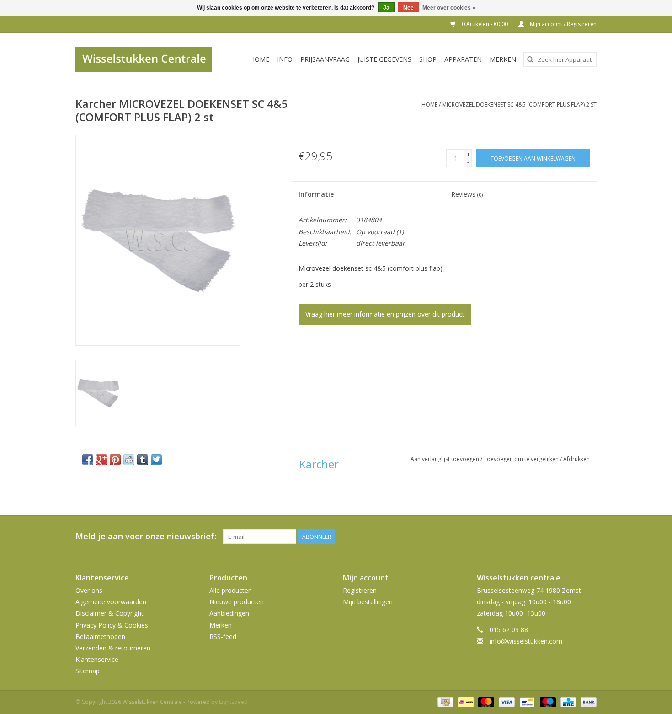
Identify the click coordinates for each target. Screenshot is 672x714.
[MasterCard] (485, 702)
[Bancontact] (526, 702)
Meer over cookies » (448, 8)
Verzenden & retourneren (112, 648)
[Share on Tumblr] (142, 459)
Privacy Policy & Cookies (111, 625)
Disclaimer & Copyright (109, 613)
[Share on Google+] (101, 459)
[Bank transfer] (587, 702)
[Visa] (506, 702)
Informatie (316, 194)
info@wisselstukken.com (526, 641)
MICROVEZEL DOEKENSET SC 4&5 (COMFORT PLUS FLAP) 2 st (519, 104)
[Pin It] (115, 459)
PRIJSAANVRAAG (325, 59)
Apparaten (463, 59)
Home (259, 59)
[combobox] (560, 59)
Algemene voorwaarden (110, 601)
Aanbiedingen (229, 613)
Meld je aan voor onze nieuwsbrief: (145, 536)
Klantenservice (96, 659)
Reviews (467, 194)
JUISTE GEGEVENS (384, 59)
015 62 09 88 (509, 629)
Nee (408, 8)
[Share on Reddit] (128, 459)
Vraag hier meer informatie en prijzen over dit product (384, 314)
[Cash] (444, 702)
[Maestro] (547, 702)
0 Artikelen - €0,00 (484, 24)
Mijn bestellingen (368, 601)
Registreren (360, 590)
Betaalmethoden (100, 636)
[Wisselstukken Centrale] (148, 59)
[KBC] (567, 702)
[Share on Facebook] (87, 459)
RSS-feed (222, 636)
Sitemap (87, 670)
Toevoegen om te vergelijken (522, 459)
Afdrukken (576, 459)
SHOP (428, 59)
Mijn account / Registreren (562, 24)
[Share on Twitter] (156, 459)
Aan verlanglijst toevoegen (445, 459)
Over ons (88, 590)
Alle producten (230, 590)
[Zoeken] (530, 59)
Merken (503, 59)
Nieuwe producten (236, 601)
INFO (285, 59)
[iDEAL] (465, 702)
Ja (386, 8)
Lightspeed (233, 702)
